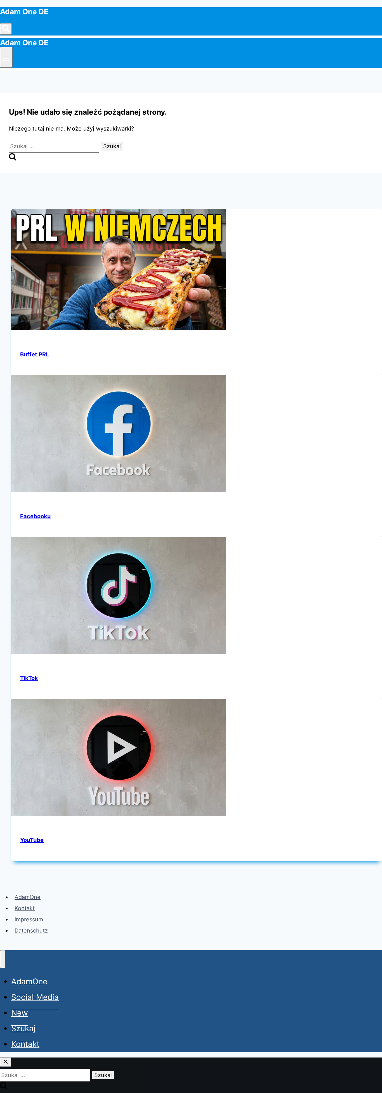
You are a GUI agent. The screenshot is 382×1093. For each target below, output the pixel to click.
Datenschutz (31, 930)
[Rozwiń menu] (6, 57)
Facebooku (35, 516)
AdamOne (28, 897)
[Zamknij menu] (2, 959)
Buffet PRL (34, 354)
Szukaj (23, 1028)
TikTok (29, 678)
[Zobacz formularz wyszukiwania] (6, 29)
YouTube (32, 840)
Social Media (35, 997)
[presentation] (196, 271)
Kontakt (25, 908)
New (19, 1013)
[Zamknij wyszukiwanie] (5, 1062)
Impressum (29, 919)
